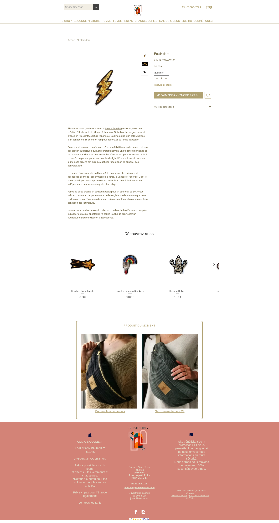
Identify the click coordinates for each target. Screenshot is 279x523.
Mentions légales (179, 495)
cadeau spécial (103, 191)
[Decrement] (157, 78)
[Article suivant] (214, 264)
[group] (139, 274)
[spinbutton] (161, 78)
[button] (209, 7)
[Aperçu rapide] (83, 265)
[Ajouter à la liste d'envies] (208, 95)
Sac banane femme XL (170, 411)
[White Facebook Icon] (135, 511)
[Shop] (90, 434)
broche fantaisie (113, 128)
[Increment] (166, 78)
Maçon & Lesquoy (106, 173)
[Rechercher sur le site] (96, 7)
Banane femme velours (110, 411)
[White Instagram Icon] (143, 511)
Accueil (72, 40)
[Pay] (191, 434)
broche (135, 147)
